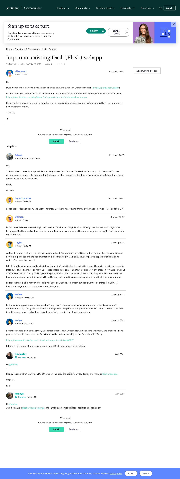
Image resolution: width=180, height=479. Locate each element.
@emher (13, 364)
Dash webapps (109, 373)
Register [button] (73, 141)
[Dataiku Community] (23, 8)
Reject (146, 473)
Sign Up (94, 31)
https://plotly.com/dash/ (106, 87)
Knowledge (126, 8)
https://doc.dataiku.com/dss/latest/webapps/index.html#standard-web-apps (46, 97)
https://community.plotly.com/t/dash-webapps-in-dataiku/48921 (40, 340)
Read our (111, 473)
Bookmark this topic (146, 70)
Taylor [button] (18, 242)
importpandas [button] (23, 198)
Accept (131, 473)
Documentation (104, 8)
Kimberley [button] (21, 354)
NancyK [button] (19, 393)
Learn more (116, 32)
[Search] (160, 8)
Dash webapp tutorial (33, 407)
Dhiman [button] (19, 216)
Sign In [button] (56, 141)
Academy (62, 8)
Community (81, 8)
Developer (146, 8)
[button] (173, 24)
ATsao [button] (18, 155)
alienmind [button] (20, 71)
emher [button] (18, 294)
